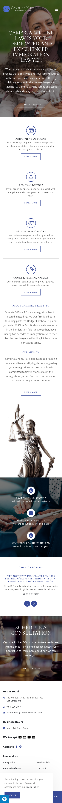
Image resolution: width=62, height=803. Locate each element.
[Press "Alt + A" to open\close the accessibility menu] (4, 799)
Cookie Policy (32, 786)
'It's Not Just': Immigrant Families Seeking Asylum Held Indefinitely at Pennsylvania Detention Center (31, 579)
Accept (12, 795)
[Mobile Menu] (56, 9)
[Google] (20, 746)
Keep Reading (31, 594)
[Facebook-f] (16, 746)
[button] (34, 604)
